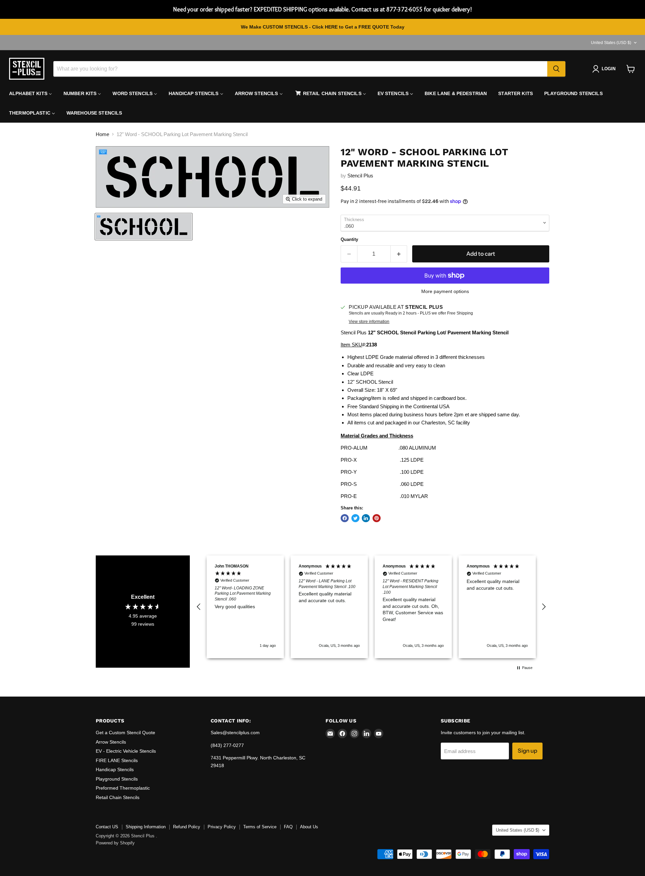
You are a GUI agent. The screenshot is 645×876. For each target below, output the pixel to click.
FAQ (288, 826)
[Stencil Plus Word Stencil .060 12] (143, 226)
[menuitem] (30, 93)
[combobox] (300, 69)
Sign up (527, 750)
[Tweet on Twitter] (355, 518)
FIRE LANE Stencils (117, 760)
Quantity (349, 239)
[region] (371, 607)
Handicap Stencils (115, 769)
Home (102, 134)
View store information (369, 321)
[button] (199, 607)
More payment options (445, 291)
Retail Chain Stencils (117, 797)
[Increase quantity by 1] (399, 253)
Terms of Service (259, 826)
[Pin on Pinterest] (377, 518)
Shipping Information (146, 826)
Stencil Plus (360, 175)
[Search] (556, 69)
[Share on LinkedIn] (366, 518)
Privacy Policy (222, 826)
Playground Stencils (117, 779)
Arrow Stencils (111, 742)
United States (611, 42)
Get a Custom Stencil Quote (125, 732)
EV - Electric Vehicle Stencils (126, 751)
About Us (309, 826)
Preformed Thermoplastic (123, 788)
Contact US (107, 826)
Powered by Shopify (115, 842)
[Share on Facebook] (345, 518)
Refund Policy (186, 826)
